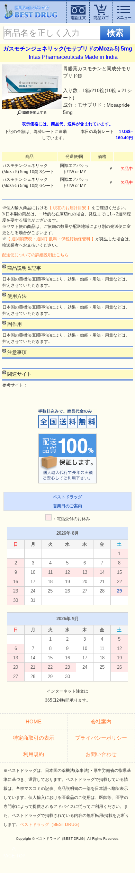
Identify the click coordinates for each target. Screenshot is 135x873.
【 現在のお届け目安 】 (69, 207)
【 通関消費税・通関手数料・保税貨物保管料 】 (51, 239)
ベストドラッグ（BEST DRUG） (51, 824)
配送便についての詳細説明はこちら (35, 254)
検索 (115, 32)
